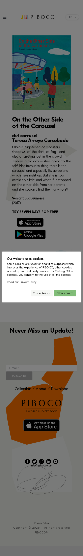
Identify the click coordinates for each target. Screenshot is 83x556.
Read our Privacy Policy (21, 282)
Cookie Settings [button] (41, 293)
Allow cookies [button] (65, 293)
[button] (26, 293)
